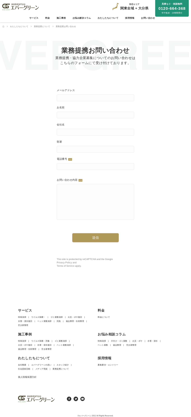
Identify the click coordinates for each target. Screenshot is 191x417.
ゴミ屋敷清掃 (57, 317)
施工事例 (61, 18)
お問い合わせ (148, 18)
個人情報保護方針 (27, 377)
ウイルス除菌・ (38, 317)
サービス (34, 18)
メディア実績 (41, 369)
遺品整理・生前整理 (75, 321)
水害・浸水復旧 (25, 321)
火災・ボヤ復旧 (75, 317)
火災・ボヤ (137, 341)
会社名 (61, 124)
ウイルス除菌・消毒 (40, 341)
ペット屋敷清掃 (44, 321)
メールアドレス (66, 90)
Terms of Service (65, 266)
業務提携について (61, 369)
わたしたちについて (108, 18)
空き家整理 (23, 325)
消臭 (59, 321)
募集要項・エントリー (108, 365)
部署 (59, 141)
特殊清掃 (22, 317)
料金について (104, 317)
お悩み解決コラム (82, 18)
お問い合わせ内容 (69, 179)
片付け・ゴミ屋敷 (119, 341)
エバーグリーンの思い (41, 365)
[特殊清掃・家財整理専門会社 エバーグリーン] (3, 26)
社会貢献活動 (24, 369)
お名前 (61, 107)
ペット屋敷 (103, 345)
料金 (47, 18)
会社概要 (22, 365)
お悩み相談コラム (112, 334)
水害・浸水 (153, 341)
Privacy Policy (64, 262)
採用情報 (129, 18)
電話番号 (64, 159)
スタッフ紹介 (63, 365)
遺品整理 (117, 345)
